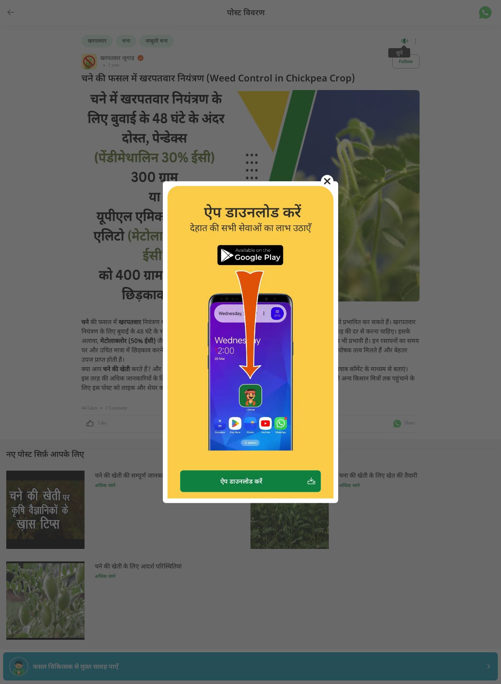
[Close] (327, 181)
